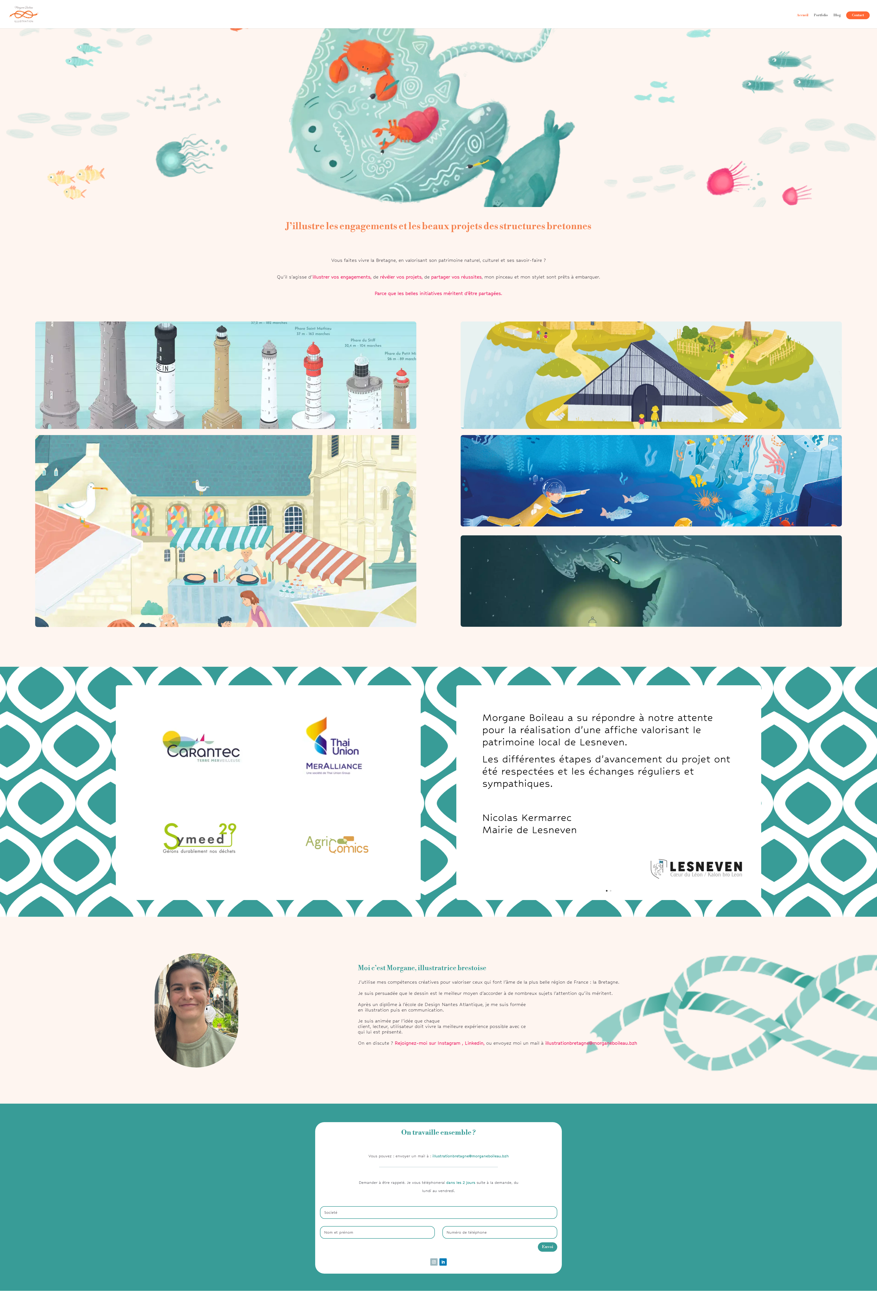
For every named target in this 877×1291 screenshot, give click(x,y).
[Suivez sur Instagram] (434, 1262)
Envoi (547, 1246)
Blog (837, 15)
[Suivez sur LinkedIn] (443, 1262)
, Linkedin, (473, 1043)
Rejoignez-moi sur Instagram (427, 1043)
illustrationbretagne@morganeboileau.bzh (591, 1043)
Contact (858, 15)
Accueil (802, 15)
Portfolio (821, 15)
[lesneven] (608, 899)
